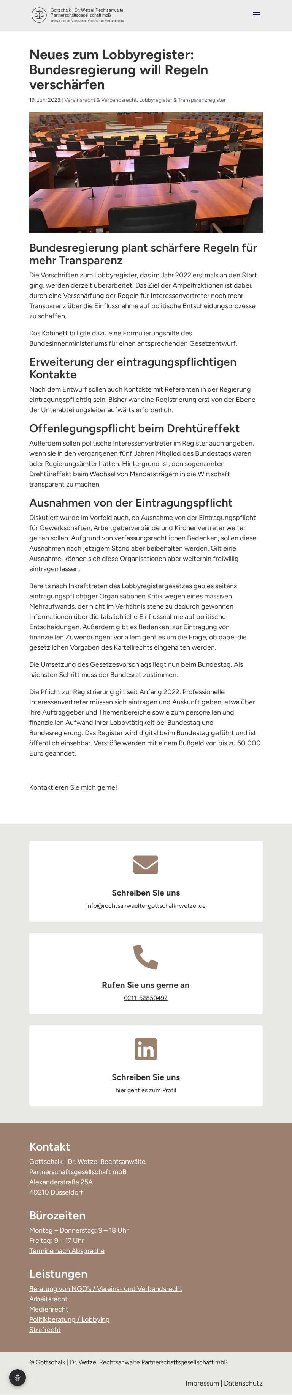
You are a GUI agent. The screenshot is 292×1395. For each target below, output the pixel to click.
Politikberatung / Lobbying (69, 1319)
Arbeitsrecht (48, 1299)
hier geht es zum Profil (146, 1090)
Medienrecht (48, 1309)
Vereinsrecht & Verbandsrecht (100, 100)
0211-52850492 (146, 997)
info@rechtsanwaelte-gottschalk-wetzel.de (146, 905)
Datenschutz (243, 1383)
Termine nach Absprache (67, 1251)
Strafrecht (45, 1330)
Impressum (202, 1383)
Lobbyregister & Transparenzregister (182, 100)
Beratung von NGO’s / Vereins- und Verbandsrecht (105, 1289)
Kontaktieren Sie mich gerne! (73, 787)
